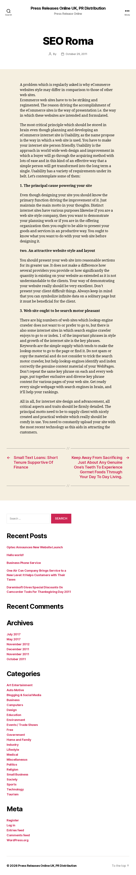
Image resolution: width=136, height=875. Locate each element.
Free (10, 730)
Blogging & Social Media (24, 695)
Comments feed (18, 835)
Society (12, 779)
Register (13, 820)
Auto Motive (15, 690)
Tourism (13, 794)
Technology (15, 789)
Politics (12, 764)
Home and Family (19, 739)
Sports (11, 784)
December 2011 (18, 649)
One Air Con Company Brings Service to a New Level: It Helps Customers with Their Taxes (36, 575)
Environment (16, 720)
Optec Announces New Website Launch (35, 547)
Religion (12, 769)
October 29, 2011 (76, 54)
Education (14, 715)
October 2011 (16, 659)
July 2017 (14, 634)
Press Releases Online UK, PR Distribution (68, 8)
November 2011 (18, 654)
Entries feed (15, 830)
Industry (13, 744)
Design (12, 710)
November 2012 (18, 644)
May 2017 (14, 639)
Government (16, 734)
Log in (11, 825)
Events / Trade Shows (22, 725)
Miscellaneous (17, 759)
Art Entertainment (19, 685)
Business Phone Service (24, 563)
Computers (15, 705)
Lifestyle (13, 749)
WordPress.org (18, 840)
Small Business (17, 774)
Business (13, 700)
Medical (12, 754)
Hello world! (15, 555)
